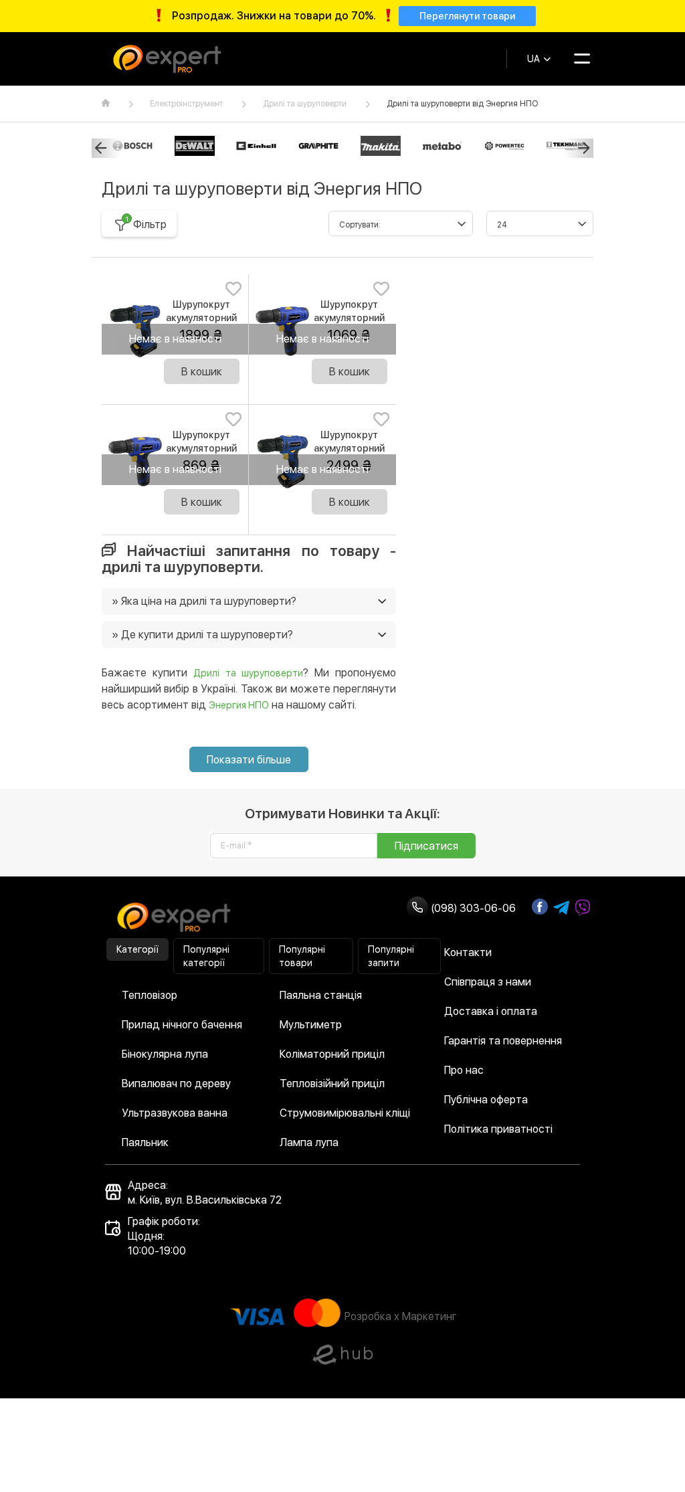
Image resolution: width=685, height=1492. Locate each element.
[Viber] (583, 908)
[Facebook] (540, 907)
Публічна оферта (486, 1099)
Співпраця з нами (487, 981)
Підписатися (426, 846)
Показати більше (249, 759)
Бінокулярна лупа (165, 1054)
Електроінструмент (186, 103)
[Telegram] (561, 908)
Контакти (468, 952)
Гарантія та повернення (503, 1040)
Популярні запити (391, 956)
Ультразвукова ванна (174, 1113)
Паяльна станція (321, 995)
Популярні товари (302, 956)
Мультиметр (311, 1024)
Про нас (464, 1070)
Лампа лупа (309, 1142)
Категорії (137, 949)
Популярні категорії (206, 956)
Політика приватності (498, 1129)
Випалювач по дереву (176, 1083)
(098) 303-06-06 (472, 908)
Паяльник (145, 1142)
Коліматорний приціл (332, 1054)
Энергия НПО (239, 705)
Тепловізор (149, 995)
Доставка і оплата (490, 1011)
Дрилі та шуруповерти (305, 103)
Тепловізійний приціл (332, 1083)
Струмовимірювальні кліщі (345, 1113)
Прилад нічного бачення (182, 1024)
